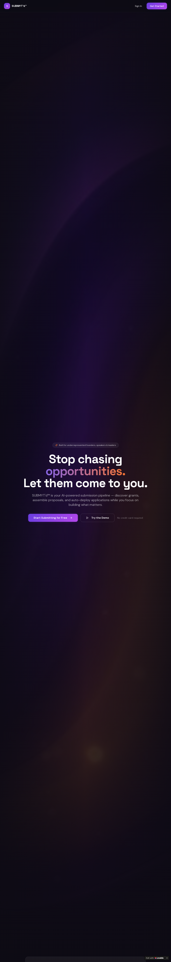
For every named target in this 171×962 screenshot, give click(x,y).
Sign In (138, 5)
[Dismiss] (167, 958)
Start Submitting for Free (50, 517)
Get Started (157, 5)
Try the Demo (100, 517)
